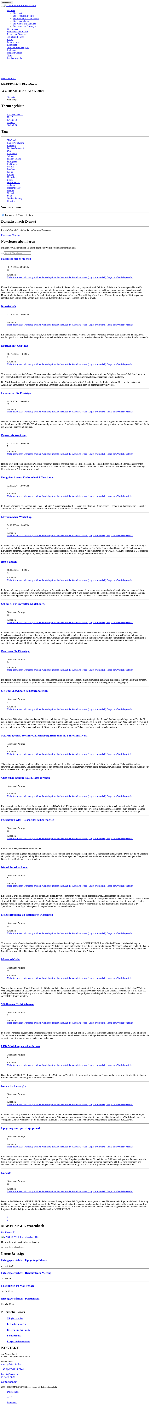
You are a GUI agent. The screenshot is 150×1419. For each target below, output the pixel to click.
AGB (9, 1397)
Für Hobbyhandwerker (23, 16)
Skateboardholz (14, 158)
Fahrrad (10, 166)
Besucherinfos (13, 42)
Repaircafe (12, 45)
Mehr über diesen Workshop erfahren (24, 277)
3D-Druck (12, 140)
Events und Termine (16, 34)
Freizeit (10, 190)
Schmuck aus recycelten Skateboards (23, 603)
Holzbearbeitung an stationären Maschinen (27, 914)
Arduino (11, 185)
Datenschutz (12, 1392)
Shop (9, 55)
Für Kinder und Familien (24, 23)
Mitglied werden (14, 52)
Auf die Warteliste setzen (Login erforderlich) (85, 277)
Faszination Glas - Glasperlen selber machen (27, 819)
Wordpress (12, 161)
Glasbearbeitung (14, 198)
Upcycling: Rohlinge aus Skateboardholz (25, 777)
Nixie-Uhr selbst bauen (14, 867)
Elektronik (12, 164)
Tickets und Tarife (15, 37)
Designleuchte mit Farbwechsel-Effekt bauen (27, 477)
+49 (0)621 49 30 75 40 (12, 1369)
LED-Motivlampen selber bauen (20, 1046)
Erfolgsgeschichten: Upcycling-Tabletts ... (25, 1260)
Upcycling (12, 177)
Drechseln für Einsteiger (15, 651)
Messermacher (13, 188)
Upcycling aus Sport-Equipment (20, 1128)
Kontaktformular (14, 58)
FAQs (10, 39)
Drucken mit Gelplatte (14, 345)
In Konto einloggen (16, 1324)
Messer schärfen (10, 959)
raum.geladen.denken (11, 1364)
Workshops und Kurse (17, 31)
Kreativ (12, 120)
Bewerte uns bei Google (18, 1330)
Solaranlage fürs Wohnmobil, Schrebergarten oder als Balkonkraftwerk (44, 735)
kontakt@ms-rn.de (9, 1374)
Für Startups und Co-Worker (26, 18)
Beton (10, 180)
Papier (10, 172)
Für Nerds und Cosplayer (24, 26)
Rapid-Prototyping (15, 143)
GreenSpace (12, 29)
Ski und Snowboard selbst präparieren (24, 690)
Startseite (11, 10)
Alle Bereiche (15, 114)
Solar (9, 195)
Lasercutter (12, 153)
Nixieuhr (11, 193)
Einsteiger (11, 145)
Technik (12, 125)
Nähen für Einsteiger (13, 1085)
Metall (11, 122)
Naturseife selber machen (16, 258)
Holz (10, 117)
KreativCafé (8, 306)
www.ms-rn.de (8, 1377)
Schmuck (11, 156)
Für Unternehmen (21, 21)
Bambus (11, 169)
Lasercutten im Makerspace (17, 1285)
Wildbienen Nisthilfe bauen (17, 1004)
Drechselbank (13, 182)
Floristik (11, 201)
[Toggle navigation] (2, 6)
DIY (9, 151)
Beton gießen (9, 561)
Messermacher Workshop (16, 516)
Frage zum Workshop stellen (120, 277)
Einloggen (12, 50)
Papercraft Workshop (14, 435)
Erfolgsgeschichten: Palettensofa (20, 1298)
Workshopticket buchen (53, 277)
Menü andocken (8, 78)
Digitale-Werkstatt (15, 148)
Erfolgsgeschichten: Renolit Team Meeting (26, 1272)
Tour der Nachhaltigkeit (18, 47)
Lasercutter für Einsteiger (16, 393)
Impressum (12, 1402)
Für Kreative (19, 13)
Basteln (10, 174)
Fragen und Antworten (18, 1341)
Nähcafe (6, 1172)
